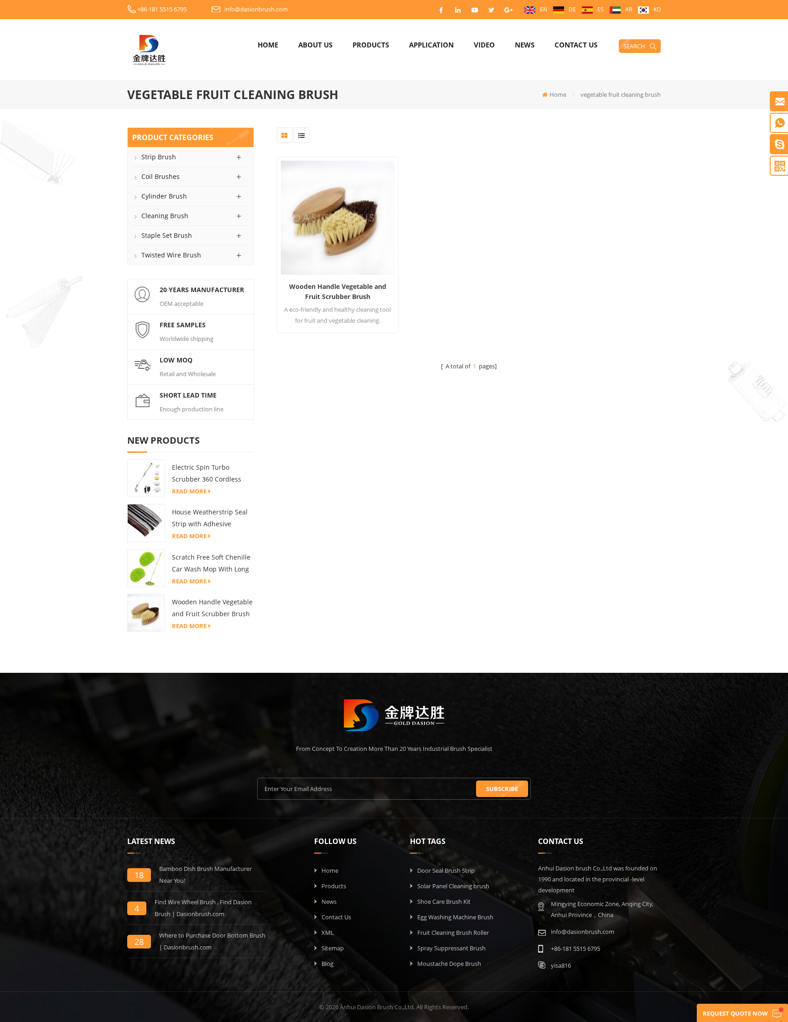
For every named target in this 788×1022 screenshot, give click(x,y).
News (524, 44)
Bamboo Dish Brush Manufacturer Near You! (205, 875)
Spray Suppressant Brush (451, 948)
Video (484, 44)
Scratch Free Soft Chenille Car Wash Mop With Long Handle (211, 564)
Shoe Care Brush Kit (444, 901)
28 (139, 941)
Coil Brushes (160, 176)
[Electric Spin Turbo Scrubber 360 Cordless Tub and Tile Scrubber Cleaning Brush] (146, 477)
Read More (189, 491)
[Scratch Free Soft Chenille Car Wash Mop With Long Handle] (146, 567)
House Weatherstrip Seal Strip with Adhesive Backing (210, 519)
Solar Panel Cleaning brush (453, 886)
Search (634, 46)
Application (431, 44)
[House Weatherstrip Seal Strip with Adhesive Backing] (146, 523)
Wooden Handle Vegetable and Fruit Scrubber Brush (212, 607)
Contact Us (576, 44)
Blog (327, 963)
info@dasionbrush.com (256, 9)
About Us (315, 44)
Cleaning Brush (164, 215)
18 (139, 875)
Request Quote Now (735, 1013)
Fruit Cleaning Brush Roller (453, 932)
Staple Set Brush (166, 235)
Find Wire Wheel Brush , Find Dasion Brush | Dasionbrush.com (203, 908)
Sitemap (332, 948)
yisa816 (561, 965)
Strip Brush (158, 156)
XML (327, 932)
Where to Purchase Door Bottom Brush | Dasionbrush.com (212, 941)
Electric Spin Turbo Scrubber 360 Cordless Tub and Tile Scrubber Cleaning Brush (206, 474)
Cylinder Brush (164, 196)
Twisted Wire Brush (171, 255)
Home (268, 44)
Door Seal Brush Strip (446, 870)
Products (371, 44)
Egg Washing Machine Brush (455, 917)
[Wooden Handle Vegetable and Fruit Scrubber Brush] (146, 612)
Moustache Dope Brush (449, 963)
